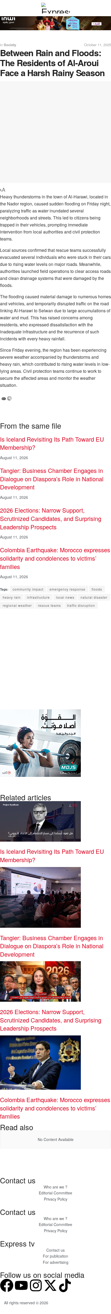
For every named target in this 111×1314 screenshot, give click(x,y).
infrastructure (38, 597)
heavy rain (12, 597)
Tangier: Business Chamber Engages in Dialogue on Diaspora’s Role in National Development (51, 478)
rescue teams (49, 605)
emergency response (67, 589)
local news (65, 597)
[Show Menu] (6, 8)
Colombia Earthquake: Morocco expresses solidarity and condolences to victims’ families (55, 558)
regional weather (17, 605)
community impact (28, 589)
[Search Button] (104, 8)
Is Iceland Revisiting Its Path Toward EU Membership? (52, 443)
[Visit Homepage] (55, 8)
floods (97, 589)
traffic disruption (81, 605)
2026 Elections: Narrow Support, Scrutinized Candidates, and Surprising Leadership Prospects (50, 518)
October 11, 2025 (97, 44)
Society (10, 44)
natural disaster (94, 597)
